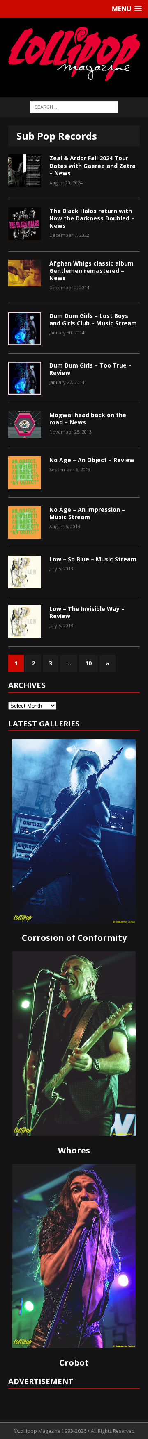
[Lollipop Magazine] (74, 53)
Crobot (74, 1362)
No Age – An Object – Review (91, 460)
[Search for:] (74, 106)
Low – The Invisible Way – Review (87, 612)
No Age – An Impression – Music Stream (87, 513)
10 (88, 663)
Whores (74, 1150)
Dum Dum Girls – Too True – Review (90, 369)
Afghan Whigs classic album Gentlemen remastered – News (91, 270)
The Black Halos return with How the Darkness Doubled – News (91, 218)
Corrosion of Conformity (74, 937)
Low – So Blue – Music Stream (92, 559)
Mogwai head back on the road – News (87, 418)
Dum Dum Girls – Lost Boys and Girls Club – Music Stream (93, 319)
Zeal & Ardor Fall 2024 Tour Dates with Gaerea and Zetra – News (92, 165)
